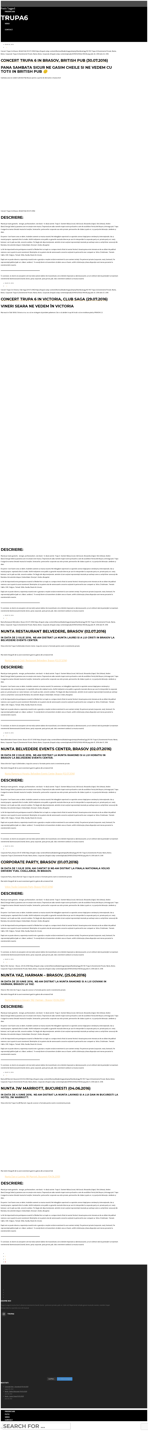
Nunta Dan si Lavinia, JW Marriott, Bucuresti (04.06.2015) (32, 1176)
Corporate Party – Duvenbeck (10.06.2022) (16, 1387)
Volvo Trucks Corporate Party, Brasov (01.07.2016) (29, 886)
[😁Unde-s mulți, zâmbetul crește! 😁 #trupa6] (45, 1333)
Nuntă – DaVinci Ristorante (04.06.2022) (16, 1391)
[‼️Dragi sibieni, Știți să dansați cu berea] (45, 1362)
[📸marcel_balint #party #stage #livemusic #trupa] (103, 1362)
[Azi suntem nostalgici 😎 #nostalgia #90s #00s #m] (16, 1333)
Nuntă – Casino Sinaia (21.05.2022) (14, 1396)
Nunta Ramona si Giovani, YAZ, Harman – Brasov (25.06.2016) (35, 1000)
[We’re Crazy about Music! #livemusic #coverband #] (74, 1362)
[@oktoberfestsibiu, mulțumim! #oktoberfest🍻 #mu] (16, 1362)
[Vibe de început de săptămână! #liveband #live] (74, 1333)
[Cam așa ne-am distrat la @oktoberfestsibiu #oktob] (103, 1333)
